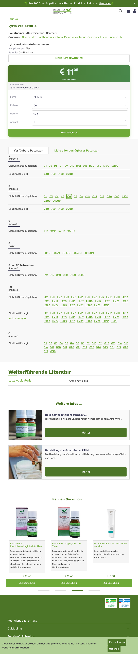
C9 (81, 196)
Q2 (50, 343)
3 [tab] (77, 590)
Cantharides (29, 37)
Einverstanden (117, 642)
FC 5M (56, 253)
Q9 (88, 343)
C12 (94, 196)
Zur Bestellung (27, 583)
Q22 (84, 347)
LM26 (72, 305)
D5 (50, 165)
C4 (57, 196)
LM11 (117, 297)
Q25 (105, 347)
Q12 (106, 343)
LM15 (64, 301)
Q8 (82, 343)
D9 (66, 165)
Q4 (61, 343)
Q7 (77, 343)
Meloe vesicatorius (75, 37)
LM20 (107, 301)
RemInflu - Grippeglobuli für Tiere (66, 545)
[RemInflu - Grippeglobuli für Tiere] (69, 522)
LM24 (55, 305)
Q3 (55, 343)
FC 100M (89, 253)
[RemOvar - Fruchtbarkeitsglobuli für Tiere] (27, 522)
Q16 (46, 347)
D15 (85, 165)
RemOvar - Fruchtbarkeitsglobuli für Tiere (26, 545)
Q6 (72, 343)
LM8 (94, 297)
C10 (87, 196)
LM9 (101, 297)
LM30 (105, 305)
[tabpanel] (27, 545)
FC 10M (66, 253)
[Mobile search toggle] (120, 11)
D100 (106, 165)
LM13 (46, 301)
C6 (69, 196)
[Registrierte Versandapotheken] (111, 603)
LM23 (47, 305)
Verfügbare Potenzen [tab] (28, 150)
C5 (62, 196)
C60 (116, 196)
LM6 (80, 297)
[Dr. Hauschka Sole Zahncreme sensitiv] (111, 522)
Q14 (119, 343)
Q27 (119, 347)
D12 (78, 165)
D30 (91, 165)
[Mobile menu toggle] (4, 11)
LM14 (55, 301)
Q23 (91, 347)
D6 (56, 165)
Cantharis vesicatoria (50, 37)
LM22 (125, 301)
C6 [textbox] (35, 105)
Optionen (114, 648)
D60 (98, 165)
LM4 (66, 297)
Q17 (52, 347)
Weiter (86, 432)
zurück (13, 18)
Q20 (71, 347)
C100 (125, 196)
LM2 (52, 297)
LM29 (97, 305)
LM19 (98, 301)
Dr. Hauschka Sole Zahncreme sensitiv (110, 545)
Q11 (100, 343)
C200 (47, 200)
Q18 (58, 347)
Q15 (126, 343)
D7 (61, 165)
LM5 (73, 297)
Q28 (125, 347)
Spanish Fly (115, 37)
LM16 (72, 301)
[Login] (134, 11)
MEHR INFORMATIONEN (69, 58)
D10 (72, 165)
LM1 (46, 297)
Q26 (112, 347)
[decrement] (125, 123)
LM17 (81, 301)
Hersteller (105, 3)
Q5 (66, 343)
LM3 (59, 297)
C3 (51, 196)
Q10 (94, 343)
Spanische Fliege (97, 37)
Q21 (78, 347)
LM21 (116, 301)
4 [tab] (94, 590)
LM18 (89, 301)
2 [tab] (60, 590)
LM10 (109, 297)
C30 (109, 196)
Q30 (53, 351)
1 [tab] (44, 590)
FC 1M (47, 253)
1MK (46, 230)
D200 (114, 165)
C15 (102, 196)
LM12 (125, 297)
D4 (45, 165)
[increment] (125, 120)
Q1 (45, 343)
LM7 (87, 297)
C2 (45, 196)
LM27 (80, 305)
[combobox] (80, 105)
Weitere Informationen (15, 647)
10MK (53, 230)
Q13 (113, 343)
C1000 (57, 200)
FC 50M (77, 253)
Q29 (46, 351)
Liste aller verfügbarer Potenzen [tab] (76, 150)
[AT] (62, 11)
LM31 (114, 321)
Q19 (65, 347)
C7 (75, 196)
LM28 (88, 305)
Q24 (98, 347)
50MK (61, 230)
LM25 (63, 305)
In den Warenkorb (69, 132)
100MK (71, 230)
